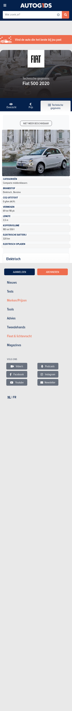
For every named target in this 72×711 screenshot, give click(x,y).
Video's (19, 366)
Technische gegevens (57, 106)
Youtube (19, 382)
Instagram (49, 374)
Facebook (18, 374)
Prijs (31, 107)
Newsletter (50, 382)
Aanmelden (19, 272)
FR (14, 397)
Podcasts (50, 366)
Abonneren (52, 272)
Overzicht (11, 107)
